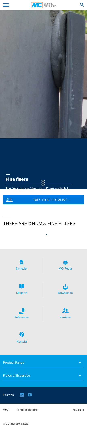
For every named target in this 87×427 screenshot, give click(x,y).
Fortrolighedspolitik (27, 410)
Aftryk (6, 410)
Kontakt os (78, 410)
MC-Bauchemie (43, 5)
